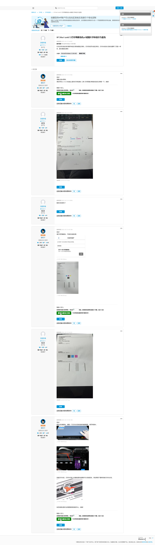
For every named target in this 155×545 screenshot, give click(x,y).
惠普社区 (33, 12)
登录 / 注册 (119, 8)
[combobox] (76, 8)
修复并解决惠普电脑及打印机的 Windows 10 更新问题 (135, 29)
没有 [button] (79, 104)
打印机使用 (48, 12)
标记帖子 (43, 56)
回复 (60, 60)
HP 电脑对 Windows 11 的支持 (129, 19)
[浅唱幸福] (43, 38)
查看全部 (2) (64, 56)
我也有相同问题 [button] (70, 60)
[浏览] (32, 8)
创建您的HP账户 (58, 26)
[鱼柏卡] (43, 76)
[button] (121, 35)
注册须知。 (150, 542)
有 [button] (74, 104)
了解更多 (69, 26)
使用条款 (144, 542)
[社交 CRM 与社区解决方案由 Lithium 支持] (142, 538)
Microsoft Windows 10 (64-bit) (69, 53)
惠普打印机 (82, 53)
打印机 (40, 12)
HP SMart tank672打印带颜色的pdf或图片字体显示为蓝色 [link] (68, 12)
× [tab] (150, 11)
